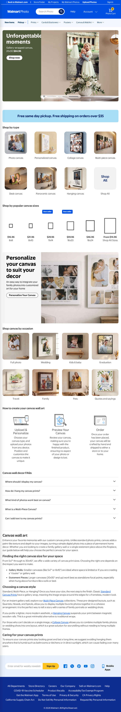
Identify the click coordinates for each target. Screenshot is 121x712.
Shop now (14, 57)
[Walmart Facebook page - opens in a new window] (65, 666)
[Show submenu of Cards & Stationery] (60, 22)
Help (72, 11)
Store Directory (37, 686)
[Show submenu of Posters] (72, 22)
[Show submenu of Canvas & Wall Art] (93, 22)
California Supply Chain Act (20, 699)
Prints (33, 22)
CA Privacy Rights (91, 695)
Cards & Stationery (50, 22)
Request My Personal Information (97, 699)
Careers (53, 686)
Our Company (67, 686)
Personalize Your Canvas (22, 295)
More (99, 22)
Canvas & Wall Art (84, 22)
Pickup (21, 22)
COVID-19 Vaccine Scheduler (29, 690)
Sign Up (51, 666)
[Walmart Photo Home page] (18, 11)
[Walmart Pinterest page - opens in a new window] (79, 666)
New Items (9, 22)
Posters (67, 22)
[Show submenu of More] (103, 22)
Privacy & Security (69, 695)
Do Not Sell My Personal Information (57, 699)
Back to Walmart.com (18, 2)
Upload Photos (90, 2)
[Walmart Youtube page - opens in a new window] (86, 666)
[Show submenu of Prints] (38, 22)
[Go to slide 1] (51, 96)
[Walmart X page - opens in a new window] (72, 666)
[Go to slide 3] (73, 96)
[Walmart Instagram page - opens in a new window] (92, 666)
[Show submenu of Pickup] (26, 22)
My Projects (53, 2)
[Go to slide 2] (62, 96)
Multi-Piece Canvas (53, 600)
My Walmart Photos (70, 2)
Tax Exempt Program (92, 690)
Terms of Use (49, 695)
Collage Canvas (60, 622)
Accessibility (74, 690)
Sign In (110, 2)
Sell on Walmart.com (90, 686)
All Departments (16, 686)
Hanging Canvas (61, 613)
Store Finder (39, 2)
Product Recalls (56, 690)
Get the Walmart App (27, 695)
